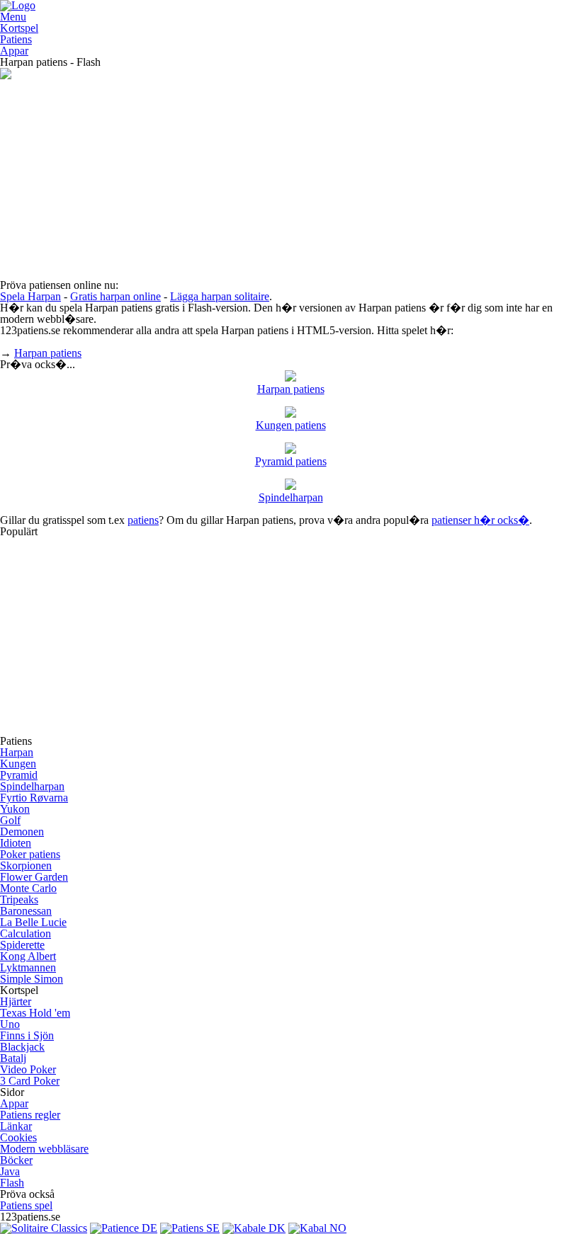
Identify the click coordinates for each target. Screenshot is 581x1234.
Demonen (22, 831)
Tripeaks (19, 899)
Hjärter (15, 1001)
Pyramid (19, 775)
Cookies (18, 1137)
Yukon (15, 809)
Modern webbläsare (44, 1149)
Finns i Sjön (27, 1035)
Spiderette (22, 945)
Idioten (15, 843)
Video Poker (28, 1069)
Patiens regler (30, 1115)
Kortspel (19, 28)
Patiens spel (26, 1205)
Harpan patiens (47, 353)
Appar (14, 51)
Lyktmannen (28, 967)
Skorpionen (26, 865)
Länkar (16, 1126)
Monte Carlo (28, 888)
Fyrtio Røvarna (34, 798)
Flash (12, 1183)
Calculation (25, 933)
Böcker (16, 1160)
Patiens (16, 39)
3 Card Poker (30, 1081)
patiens (143, 520)
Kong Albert (28, 956)
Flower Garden (34, 877)
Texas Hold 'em (35, 1013)
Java (10, 1171)
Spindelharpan (291, 497)
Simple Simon (31, 979)
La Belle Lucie (33, 922)
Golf (10, 820)
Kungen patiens (291, 425)
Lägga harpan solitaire (219, 296)
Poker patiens (30, 854)
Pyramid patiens (291, 461)
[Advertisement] (290, 180)
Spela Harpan (30, 296)
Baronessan (26, 911)
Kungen (18, 764)
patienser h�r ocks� (480, 520)
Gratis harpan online (115, 296)
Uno (10, 1024)
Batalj (13, 1058)
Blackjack (22, 1047)
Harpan (16, 752)
